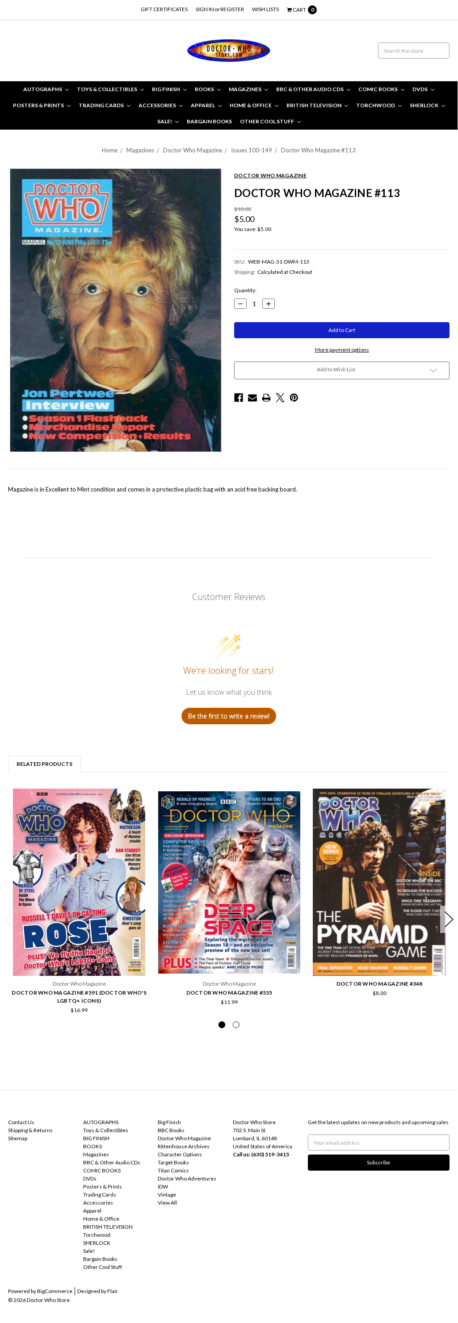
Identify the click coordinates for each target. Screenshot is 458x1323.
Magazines (245, 89)
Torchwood (376, 105)
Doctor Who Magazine (192, 150)
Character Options (180, 1154)
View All (167, 1202)
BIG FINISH (166, 89)
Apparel (203, 105)
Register (232, 9)
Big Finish (169, 1122)
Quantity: (245, 290)
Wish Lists (265, 9)
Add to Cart (79, 948)
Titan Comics (173, 1170)
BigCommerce (54, 1291)
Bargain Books (209, 121)
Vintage (167, 1194)
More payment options (342, 349)
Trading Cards (102, 105)
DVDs (420, 89)
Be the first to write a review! (228, 716)
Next (449, 919)
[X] (280, 397)
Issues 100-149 (251, 150)
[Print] (266, 397)
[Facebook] (238, 397)
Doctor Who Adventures (187, 1178)
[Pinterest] (294, 397)
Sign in (205, 9)
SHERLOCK (424, 105)
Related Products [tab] (44, 763)
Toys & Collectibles (107, 89)
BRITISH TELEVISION (314, 105)
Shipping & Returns (30, 1130)
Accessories (158, 105)
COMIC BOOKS (378, 89)
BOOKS (205, 89)
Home (110, 150)
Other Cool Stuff (267, 121)
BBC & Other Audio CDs (310, 89)
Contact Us (21, 1122)
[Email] (252, 397)
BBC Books (171, 1130)
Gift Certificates (164, 9)
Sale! (165, 121)
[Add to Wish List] (140, 798)
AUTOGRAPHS (43, 89)
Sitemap (17, 1138)
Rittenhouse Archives (184, 1146)
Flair (112, 1291)
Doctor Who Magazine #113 (318, 150)
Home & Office (251, 105)
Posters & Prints (39, 105)
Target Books (173, 1162)
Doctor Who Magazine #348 (379, 983)
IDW (163, 1186)
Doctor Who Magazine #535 (229, 992)
